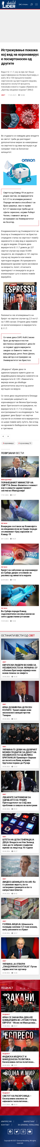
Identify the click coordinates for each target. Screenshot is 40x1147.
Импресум (6, 1121)
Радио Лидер (8, 4)
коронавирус (9, 443)
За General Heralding (28, 1125)
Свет (3, 95)
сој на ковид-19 (25, 443)
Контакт (5, 1125)
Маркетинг (29, 1121)
